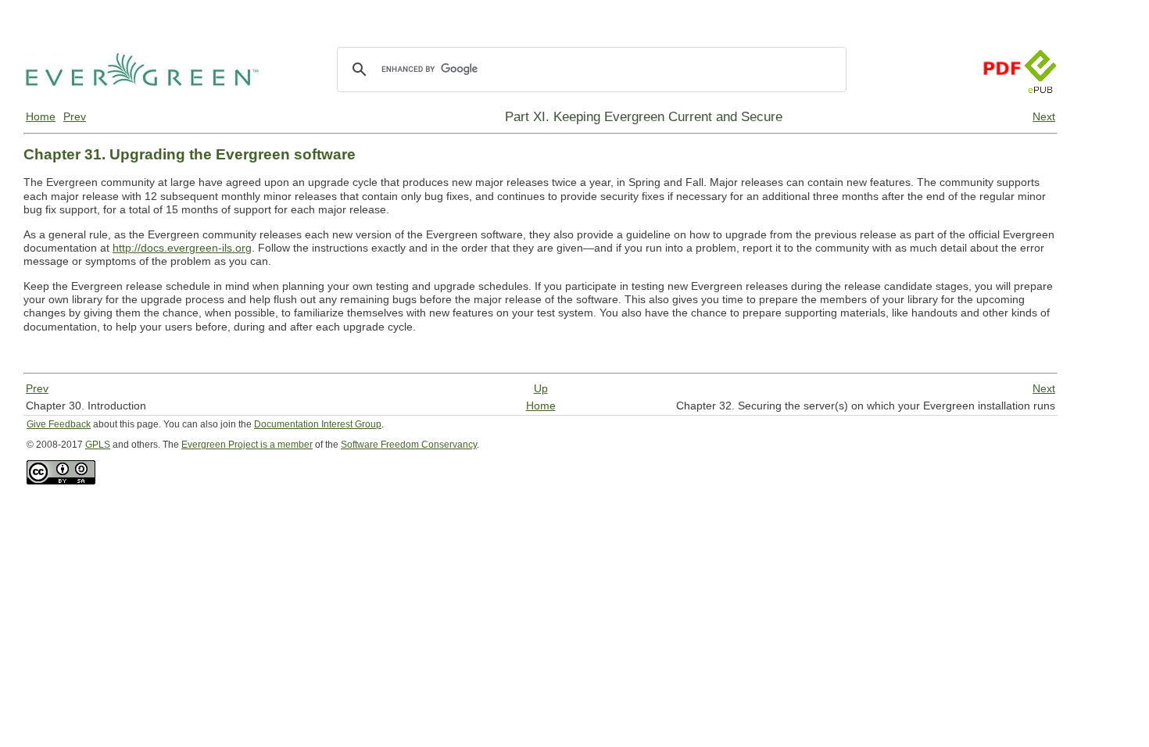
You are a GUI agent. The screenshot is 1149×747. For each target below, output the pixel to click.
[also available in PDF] (1001, 89)
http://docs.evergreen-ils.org (182, 247)
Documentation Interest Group (317, 424)
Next (1044, 116)
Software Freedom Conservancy (409, 444)
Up (541, 388)
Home (40, 116)
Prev (74, 116)
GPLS (97, 444)
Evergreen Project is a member (247, 444)
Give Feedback (59, 424)
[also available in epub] (1040, 89)
